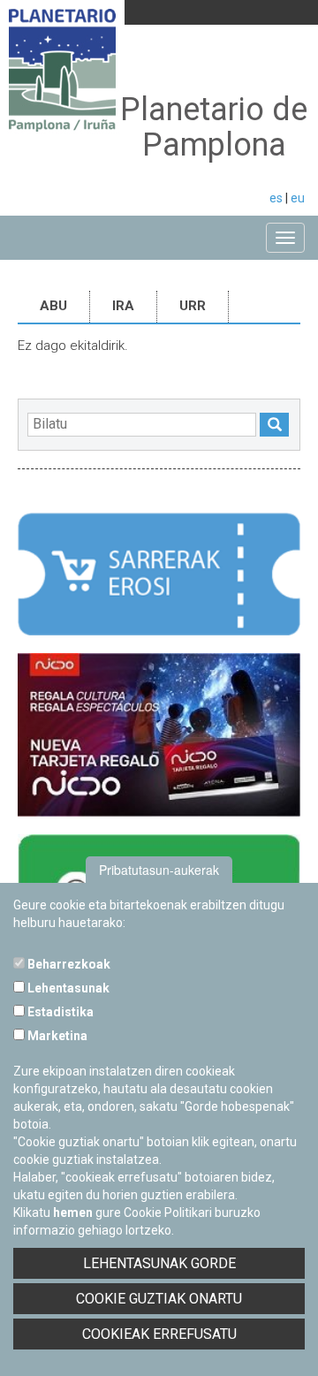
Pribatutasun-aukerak (159, 869)
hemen (73, 1212)
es (276, 198)
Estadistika (59, 1012)
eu (298, 198)
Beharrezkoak (67, 964)
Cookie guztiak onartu (159, 1298)
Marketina (56, 1036)
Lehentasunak (67, 988)
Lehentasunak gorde (159, 1263)
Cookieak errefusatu (159, 1334)
